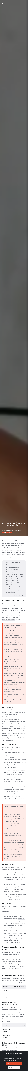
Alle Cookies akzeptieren (14, 1063)
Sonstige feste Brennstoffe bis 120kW (14, 587)
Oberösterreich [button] (7, 532)
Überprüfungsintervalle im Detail (14, 574)
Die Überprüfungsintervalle (13, 562)
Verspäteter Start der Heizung (14, 595)
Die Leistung (9, 572)
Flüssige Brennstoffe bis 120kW (14, 576)
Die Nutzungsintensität (12, 567)
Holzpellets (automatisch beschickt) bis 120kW (13, 579)
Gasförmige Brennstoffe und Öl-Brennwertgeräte (15, 591)
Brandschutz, (7, 530)
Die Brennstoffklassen (12, 569)
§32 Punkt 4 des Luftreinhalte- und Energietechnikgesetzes (14, 821)
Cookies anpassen (14, 1068)
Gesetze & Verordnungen (17, 530)
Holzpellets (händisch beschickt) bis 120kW (15, 583)
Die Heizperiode (10, 565)
